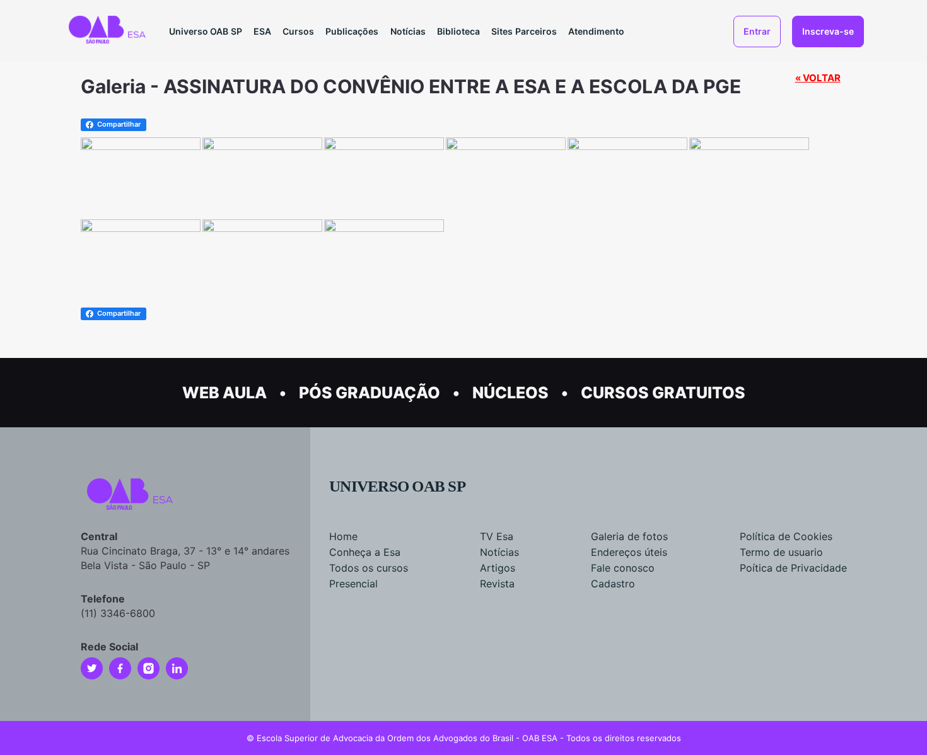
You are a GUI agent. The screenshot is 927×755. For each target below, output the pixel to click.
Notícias (408, 31)
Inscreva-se (828, 31)
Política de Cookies (786, 536)
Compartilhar (119, 124)
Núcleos (510, 392)
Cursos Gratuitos (663, 392)
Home (343, 536)
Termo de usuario (781, 552)
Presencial (353, 583)
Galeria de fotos (629, 536)
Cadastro (613, 583)
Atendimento (596, 31)
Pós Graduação (369, 392)
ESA (262, 31)
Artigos (497, 568)
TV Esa (496, 536)
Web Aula (224, 392)
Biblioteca (458, 31)
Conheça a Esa (364, 552)
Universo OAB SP (205, 31)
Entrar (757, 31)
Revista (497, 583)
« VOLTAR (818, 78)
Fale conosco (623, 568)
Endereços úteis (629, 552)
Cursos (298, 31)
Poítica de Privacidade (793, 568)
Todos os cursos (368, 568)
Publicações (351, 31)
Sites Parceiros (524, 31)
